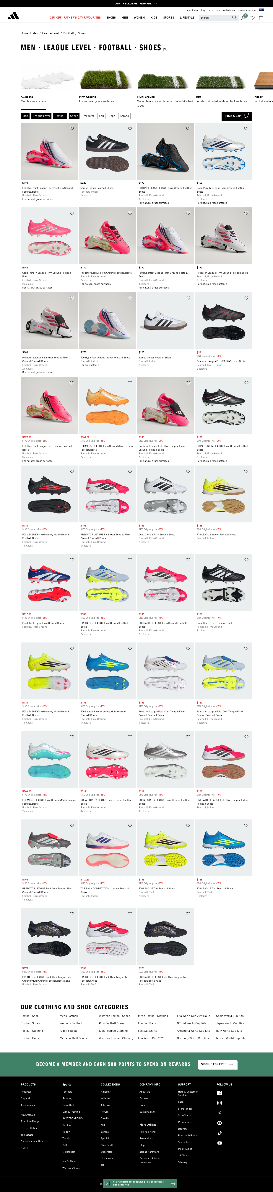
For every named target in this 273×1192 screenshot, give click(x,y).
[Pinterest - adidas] (234, 1124)
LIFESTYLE (187, 17)
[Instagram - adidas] (234, 1103)
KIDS (154, 17)
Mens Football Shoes (73, 1038)
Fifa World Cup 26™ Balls (193, 1016)
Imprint (168, 1184)
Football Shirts (147, 1030)
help (211, 10)
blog (203, 10)
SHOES (111, 17)
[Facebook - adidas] (234, 1093)
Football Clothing (32, 1030)
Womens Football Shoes (114, 1016)
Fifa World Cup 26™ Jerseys (150, 1039)
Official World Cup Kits (191, 1023)
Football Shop (30, 1016)
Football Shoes (30, 1023)
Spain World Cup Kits (230, 1016)
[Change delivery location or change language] (262, 10)
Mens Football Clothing (153, 1016)
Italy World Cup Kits (229, 1030)
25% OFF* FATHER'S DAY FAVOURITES (75, 17)
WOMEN (139, 17)
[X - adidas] (234, 1114)
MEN (125, 17)
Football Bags (147, 1023)
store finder (192, 10)
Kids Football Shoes (112, 1023)
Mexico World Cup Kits (231, 1038)
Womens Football (71, 1023)
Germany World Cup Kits (193, 1038)
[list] (136, 82)
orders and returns (225, 10)
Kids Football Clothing (113, 1030)
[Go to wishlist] (252, 17)
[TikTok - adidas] (234, 1134)
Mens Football (69, 1016)
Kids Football (68, 1030)
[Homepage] (13, 16)
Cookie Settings (109, 1184)
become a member (247, 10)
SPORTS (168, 17)
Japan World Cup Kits (230, 1023)
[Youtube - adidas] (234, 1144)
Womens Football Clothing (116, 1038)
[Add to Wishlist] (72, 129)
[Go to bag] (261, 17)
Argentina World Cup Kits (193, 1030)
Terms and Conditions (149, 1184)
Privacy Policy (128, 1184)
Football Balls (30, 1038)
